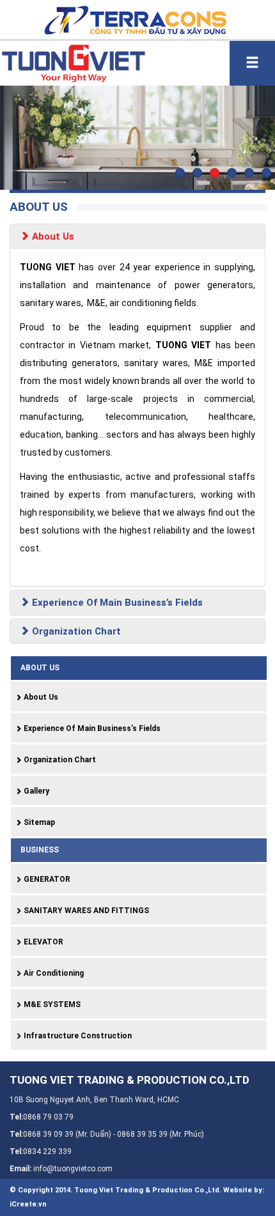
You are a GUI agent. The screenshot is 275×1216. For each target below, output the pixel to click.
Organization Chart (75, 631)
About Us (51, 236)
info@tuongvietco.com (73, 1168)
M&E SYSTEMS (51, 1004)
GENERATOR (46, 879)
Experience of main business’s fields (116, 602)
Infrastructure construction (77, 1035)
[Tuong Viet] (72, 61)
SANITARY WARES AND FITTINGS (85, 910)
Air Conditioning (53, 973)
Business (39, 849)
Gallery (35, 791)
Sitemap (38, 822)
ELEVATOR (42, 941)
